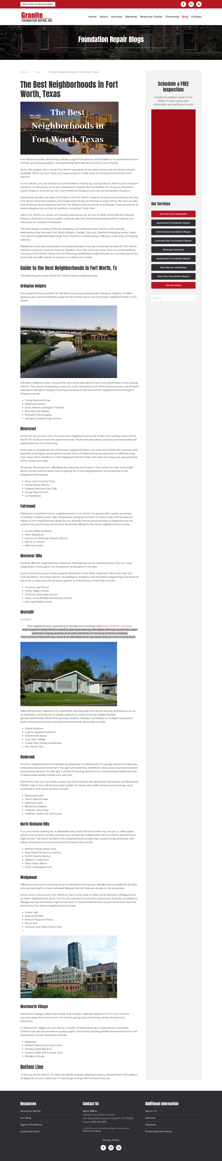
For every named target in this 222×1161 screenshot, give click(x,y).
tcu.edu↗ (26, 619)
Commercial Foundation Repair (173, 231)
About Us (151, 1111)
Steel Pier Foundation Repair (173, 276)
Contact (196, 16)
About (104, 16)
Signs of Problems (31, 1124)
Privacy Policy (111, 1140)
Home (92, 16)
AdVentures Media (92, 1131)
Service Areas (173, 285)
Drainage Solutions (173, 249)
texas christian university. (117, 626)
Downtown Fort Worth (58, 1017)
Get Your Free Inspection (173, 214)
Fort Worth (83, 513)
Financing (172, 16)
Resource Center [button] (151, 16)
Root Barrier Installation (173, 267)
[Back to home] (37, 17)
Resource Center (30, 1111)
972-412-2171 (99, 1122)
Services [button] (116, 16)
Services (150, 1117)
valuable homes (97, 169)
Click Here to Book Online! (38, 4)
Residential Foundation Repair (173, 258)
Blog (185, 16)
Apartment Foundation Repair (173, 223)
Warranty (131, 16)
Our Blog (25, 1117)
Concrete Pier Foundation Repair (173, 240)
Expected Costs (29, 1131)
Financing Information (158, 1131)
